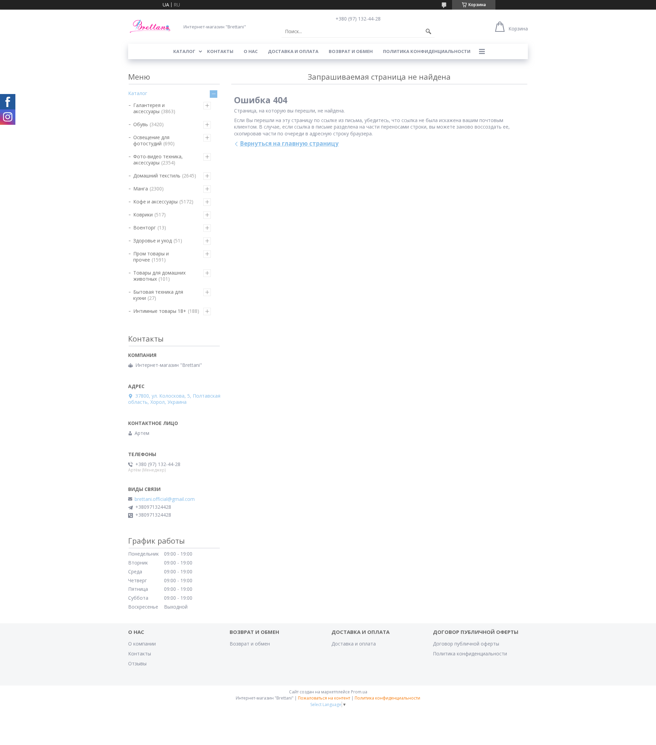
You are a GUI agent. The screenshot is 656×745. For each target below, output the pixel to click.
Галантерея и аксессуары (149, 108)
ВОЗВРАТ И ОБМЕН (351, 51)
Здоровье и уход (152, 240)
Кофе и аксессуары (155, 201)
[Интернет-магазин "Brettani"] (150, 26)
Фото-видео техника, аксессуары (158, 159)
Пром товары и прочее (151, 256)
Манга (140, 188)
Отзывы (137, 663)
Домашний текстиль (156, 175)
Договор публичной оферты (466, 643)
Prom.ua (359, 692)
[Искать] (428, 31)
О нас (251, 51)
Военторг (144, 227)
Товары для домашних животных (159, 275)
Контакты (139, 653)
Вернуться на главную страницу (289, 143)
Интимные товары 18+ (159, 311)
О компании (142, 643)
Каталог (137, 93)
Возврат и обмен (250, 643)
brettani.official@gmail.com (165, 499)
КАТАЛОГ (184, 51)
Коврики (143, 214)
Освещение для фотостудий (151, 140)
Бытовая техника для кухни (158, 295)
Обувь (140, 124)
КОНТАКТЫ (220, 51)
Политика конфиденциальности (426, 51)
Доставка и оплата (353, 643)
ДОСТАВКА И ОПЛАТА (293, 51)
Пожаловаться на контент (324, 698)
